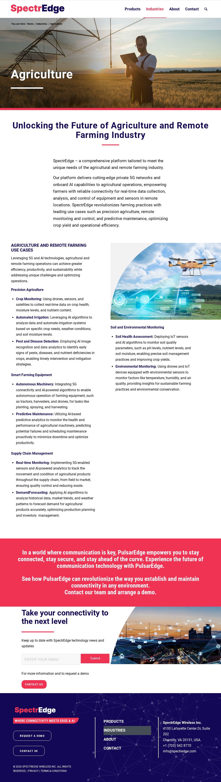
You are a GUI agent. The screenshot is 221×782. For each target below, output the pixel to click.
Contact (112, 748)
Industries (114, 730)
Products (114, 721)
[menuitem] (132, 9)
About (110, 739)
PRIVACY (33, 770)
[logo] (38, 9)
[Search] (206, 9)
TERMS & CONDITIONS (54, 770)
